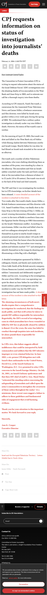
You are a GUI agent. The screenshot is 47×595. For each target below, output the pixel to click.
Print (7, 474)
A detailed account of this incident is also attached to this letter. (23, 315)
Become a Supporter (22, 507)
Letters (4, 11)
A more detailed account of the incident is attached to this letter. (21, 196)
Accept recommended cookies (23, 591)
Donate (40, 506)
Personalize (23, 584)
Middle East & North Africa (12, 458)
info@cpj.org (6, 563)
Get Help (34, 4)
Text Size (8, 482)
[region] (23, 579)
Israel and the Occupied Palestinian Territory (18, 455)
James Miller (6, 469)
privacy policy (13, 578)
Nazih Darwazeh (19, 469)
